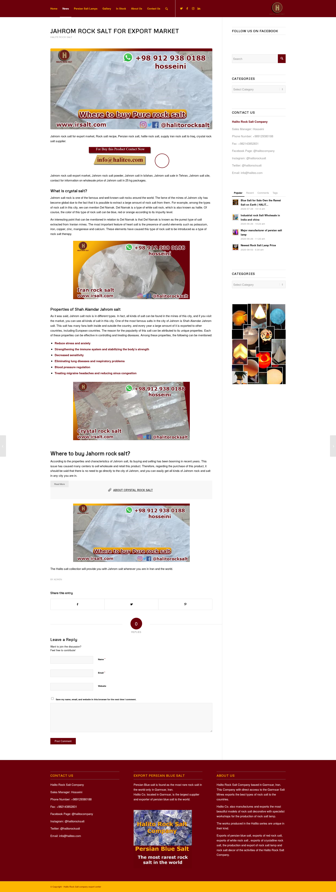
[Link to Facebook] (187, 8)
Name (101, 659)
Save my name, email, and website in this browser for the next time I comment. (96, 699)
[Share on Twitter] (131, 604)
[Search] (166, 8)
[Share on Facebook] (77, 604)
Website (102, 685)
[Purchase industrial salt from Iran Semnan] (333, 446)
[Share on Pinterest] (185, 604)
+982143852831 (248, 143)
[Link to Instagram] (193, 8)
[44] (131, 89)
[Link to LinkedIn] (199, 8)
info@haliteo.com (252, 173)
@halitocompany (264, 151)
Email (101, 672)
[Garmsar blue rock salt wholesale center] (3, 446)
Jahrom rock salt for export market (114, 30)
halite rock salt (61, 37)
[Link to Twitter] (181, 8)
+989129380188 (263, 136)
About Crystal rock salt (133, 490)
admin (58, 579)
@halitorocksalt (256, 158)
